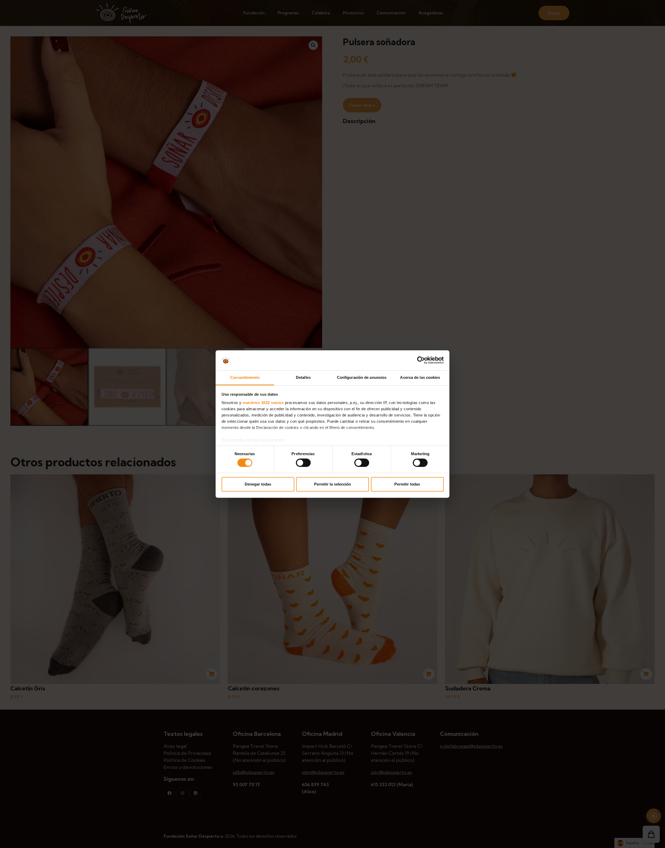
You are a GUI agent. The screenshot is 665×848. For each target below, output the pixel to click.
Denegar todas (258, 484)
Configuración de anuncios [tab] (362, 377)
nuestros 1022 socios (263, 402)
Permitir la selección (332, 484)
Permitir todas (407, 484)
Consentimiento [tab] (244, 377)
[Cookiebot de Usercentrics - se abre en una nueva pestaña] (421, 360)
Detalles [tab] (303, 377)
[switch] (303, 463)
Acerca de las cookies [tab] (420, 377)
